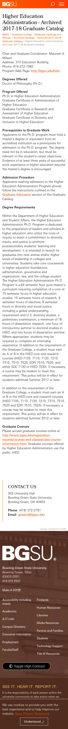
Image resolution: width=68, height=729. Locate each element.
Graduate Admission (16, 194)
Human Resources (48, 607)
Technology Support (50, 646)
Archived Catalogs (23, 37)
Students (42, 638)
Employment (10, 642)
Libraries (42, 615)
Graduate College (22, 34)
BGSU (5, 34)
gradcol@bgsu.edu (31, 514)
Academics (9, 611)
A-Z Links (8, 619)
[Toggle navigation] (62, 4)
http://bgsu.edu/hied (45, 71)
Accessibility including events (16, 601)
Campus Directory (13, 626)
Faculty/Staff (10, 649)
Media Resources (48, 623)
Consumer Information (16, 634)
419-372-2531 (11, 581)
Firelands (43, 600)
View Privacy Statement (32, 713)
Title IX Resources (48, 653)
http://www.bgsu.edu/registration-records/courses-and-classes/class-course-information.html (31, 439)
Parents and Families (50, 630)
